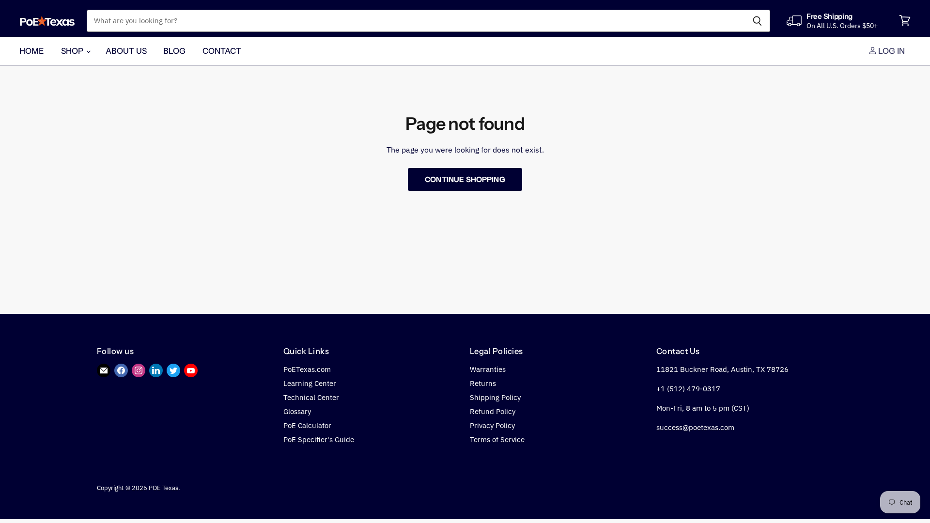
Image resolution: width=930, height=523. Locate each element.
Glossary (297, 411)
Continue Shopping (465, 179)
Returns (483, 383)
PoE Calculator (307, 425)
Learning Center (309, 383)
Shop (73, 51)
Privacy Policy (492, 425)
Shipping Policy (495, 397)
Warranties (488, 369)
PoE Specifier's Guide (318, 439)
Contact (221, 51)
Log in (891, 51)
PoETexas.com (307, 369)
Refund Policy (492, 411)
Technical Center (311, 397)
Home (32, 51)
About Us (126, 51)
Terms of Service (497, 439)
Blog (174, 51)
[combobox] (415, 21)
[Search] (757, 21)
